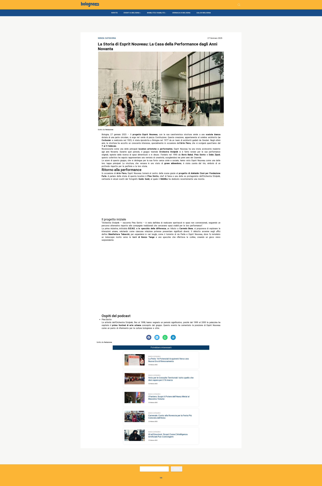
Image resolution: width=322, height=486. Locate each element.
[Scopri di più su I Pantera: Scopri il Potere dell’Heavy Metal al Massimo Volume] (135, 398)
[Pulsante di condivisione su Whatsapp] (165, 337)
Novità (114, 13)
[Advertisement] (161, 199)
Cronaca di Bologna (181, 13)
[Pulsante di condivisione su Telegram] (173, 337)
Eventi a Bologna (132, 13)
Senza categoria (107, 38)
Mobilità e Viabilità (156, 13)
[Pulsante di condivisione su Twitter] (156, 337)
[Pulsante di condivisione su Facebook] (148, 337)
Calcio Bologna (203, 13)
